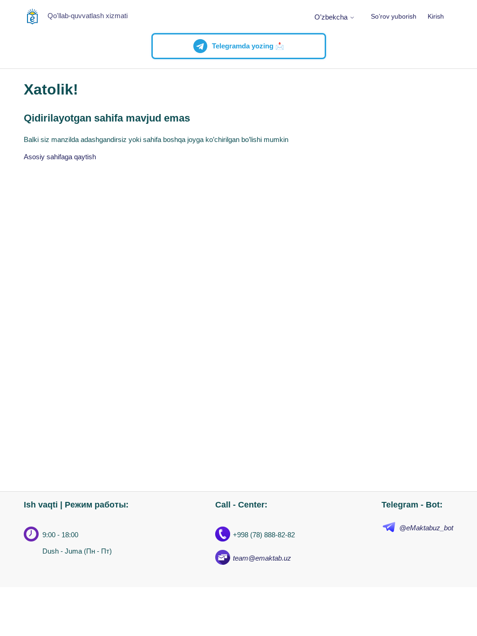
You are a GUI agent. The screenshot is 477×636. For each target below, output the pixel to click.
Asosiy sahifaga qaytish (60, 157)
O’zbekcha (331, 17)
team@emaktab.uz (262, 558)
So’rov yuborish (393, 16)
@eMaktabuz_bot (426, 528)
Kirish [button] (436, 16)
